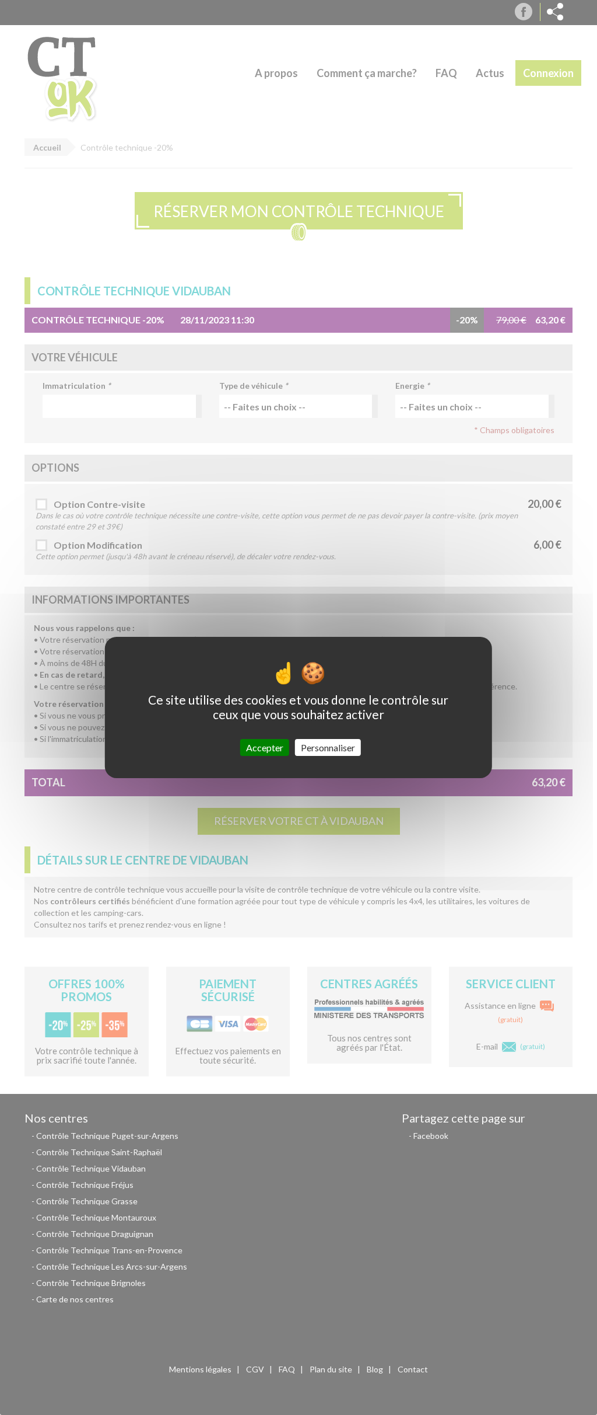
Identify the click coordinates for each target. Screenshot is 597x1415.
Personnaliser (328, 747)
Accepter (264, 747)
